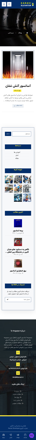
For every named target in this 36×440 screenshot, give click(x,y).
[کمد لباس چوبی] (27, 198)
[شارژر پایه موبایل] (27, 188)
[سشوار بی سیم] (18, 179)
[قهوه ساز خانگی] (18, 198)
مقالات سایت (17, 394)
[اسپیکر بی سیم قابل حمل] (9, 179)
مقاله (17, 158)
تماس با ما (17, 400)
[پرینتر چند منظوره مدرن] (27, 179)
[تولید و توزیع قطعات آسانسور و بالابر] (27, 4)
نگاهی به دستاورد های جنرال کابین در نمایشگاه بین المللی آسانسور (18, 252)
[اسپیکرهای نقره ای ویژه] (18, 188)
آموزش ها (17, 152)
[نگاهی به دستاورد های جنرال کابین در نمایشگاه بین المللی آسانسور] (18, 242)
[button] (4, 4)
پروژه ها (16, 397)
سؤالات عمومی (16, 403)
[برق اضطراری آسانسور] (18, 263)
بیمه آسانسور (18, 230)
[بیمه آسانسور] (18, 223)
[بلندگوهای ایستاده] (9, 188)
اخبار (17, 155)
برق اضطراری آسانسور (18, 271)
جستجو (8, 134)
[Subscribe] (7, 300)
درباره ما (16, 391)
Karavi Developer (14, 428)
